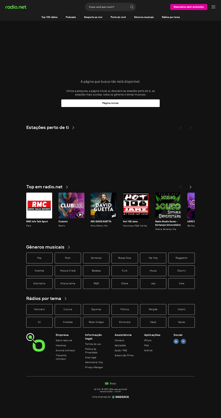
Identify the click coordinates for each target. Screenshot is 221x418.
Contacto (119, 340)
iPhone (147, 340)
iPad (146, 345)
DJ (39, 322)
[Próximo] (190, 186)
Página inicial (110, 103)
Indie (181, 283)
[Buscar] (132, 7)
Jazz (153, 283)
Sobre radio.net (64, 340)
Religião (153, 309)
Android (148, 350)
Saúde (181, 322)
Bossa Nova (124, 258)
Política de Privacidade (91, 351)
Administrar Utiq (94, 362)
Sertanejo (96, 258)
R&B (96, 283)
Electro (181, 271)
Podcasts (71, 17)
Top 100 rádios (49, 17)
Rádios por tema (171, 17)
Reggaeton (182, 258)
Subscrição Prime (124, 355)
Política (125, 309)
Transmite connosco (61, 357)
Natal (153, 322)
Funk (124, 271)
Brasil (112, 383)
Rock (67, 258)
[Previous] (180, 126)
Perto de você (118, 17)
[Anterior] (180, 186)
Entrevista (125, 322)
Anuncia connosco (65, 350)
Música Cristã (68, 271)
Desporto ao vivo (93, 17)
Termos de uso (93, 344)
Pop (39, 258)
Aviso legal (90, 357)
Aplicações (120, 345)
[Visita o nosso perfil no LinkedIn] (176, 341)
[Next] (190, 126)
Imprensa (61, 345)
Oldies (124, 283)
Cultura (68, 309)
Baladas (96, 271)
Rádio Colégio (96, 322)
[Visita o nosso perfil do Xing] (183, 341)
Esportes (96, 309)
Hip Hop (153, 258)
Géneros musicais (144, 17)
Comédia (68, 322)
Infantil (182, 309)
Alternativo (39, 283)
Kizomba (39, 271)
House (153, 271)
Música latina (67, 283)
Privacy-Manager (94, 367)
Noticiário (39, 309)
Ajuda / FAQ (121, 350)
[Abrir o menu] (213, 7)
